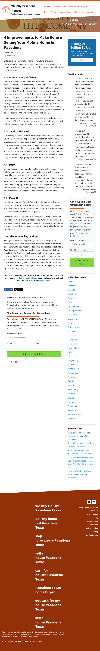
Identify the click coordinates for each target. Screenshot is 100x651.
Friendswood (73, 327)
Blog (96, 531)
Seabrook (72, 393)
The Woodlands (75, 414)
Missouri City (73, 368)
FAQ (96, 517)
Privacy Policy (92, 528)
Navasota (72, 377)
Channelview (73, 306)
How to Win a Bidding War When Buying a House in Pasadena (79, 474)
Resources (93, 524)
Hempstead (73, 339)
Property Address (15, 333)
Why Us (84, 6)
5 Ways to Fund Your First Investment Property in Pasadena (79, 435)
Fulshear (72, 331)
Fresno (71, 323)
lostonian (11, 55)
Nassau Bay (73, 373)
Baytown (72, 285)
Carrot (40, 641)
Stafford (71, 402)
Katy (70, 352)
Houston (72, 343)
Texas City (72, 410)
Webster (72, 418)
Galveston (72, 335)
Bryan (70, 302)
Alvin (70, 281)
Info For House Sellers (83, 12)
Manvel (71, 364)
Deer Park (72, 314)
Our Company (91, 23)
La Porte (72, 356)
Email (38, 343)
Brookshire (73, 298)
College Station (75, 310)
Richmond (72, 385)
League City (73, 360)
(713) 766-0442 (88, 20)
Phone (10, 343)
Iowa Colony (73, 348)
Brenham (72, 294)
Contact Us (65, 12)
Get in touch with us (28, 278)
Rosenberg (73, 389)
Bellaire (71, 289)
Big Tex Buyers (92, 535)
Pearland (72, 381)
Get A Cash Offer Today (72, 23)
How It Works (50, 12)
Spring (71, 397)
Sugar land (72, 406)
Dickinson (72, 319)
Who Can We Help (70, 6)
